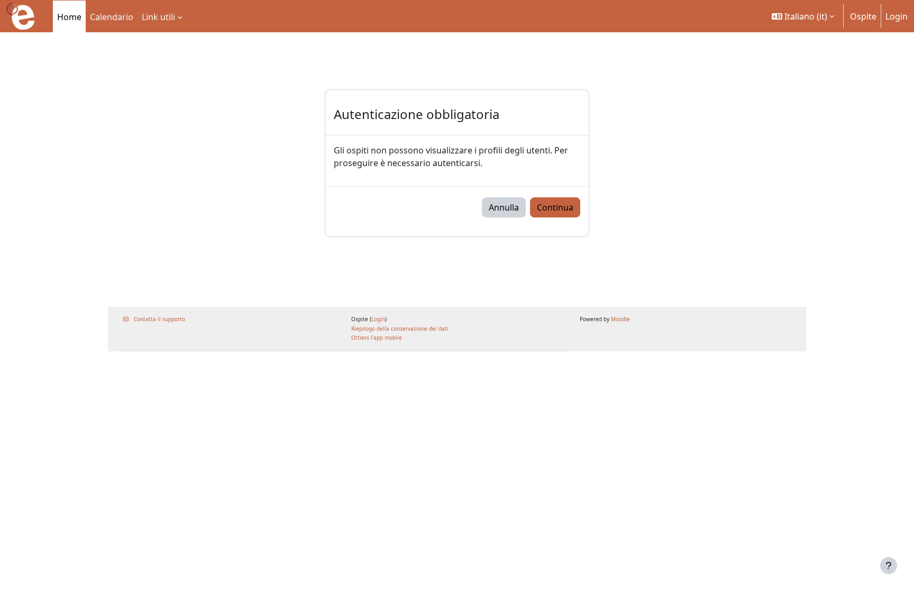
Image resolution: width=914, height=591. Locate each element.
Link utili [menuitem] (158, 17)
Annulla (504, 207)
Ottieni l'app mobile (376, 337)
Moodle (620, 319)
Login (896, 16)
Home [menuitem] (69, 17)
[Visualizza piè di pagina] (888, 565)
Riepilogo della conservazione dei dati (400, 328)
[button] (803, 16)
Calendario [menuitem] (111, 17)
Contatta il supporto (159, 319)
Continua (555, 207)
